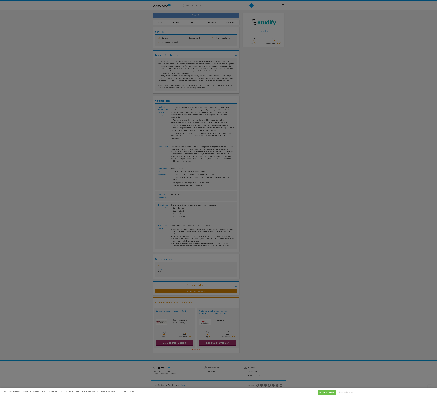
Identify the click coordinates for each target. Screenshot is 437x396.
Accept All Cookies (327, 392)
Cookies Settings (346, 392)
